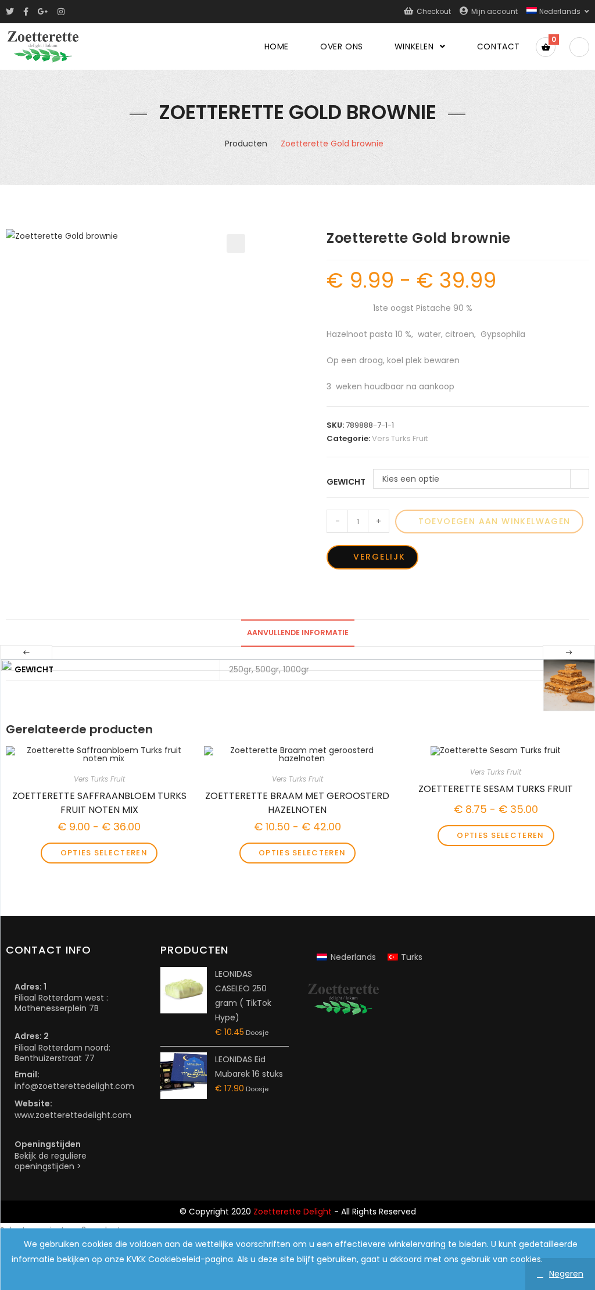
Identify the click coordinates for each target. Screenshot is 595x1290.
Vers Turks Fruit (400, 438)
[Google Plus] (43, 11)
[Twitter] (12, 11)
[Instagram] (61, 11)
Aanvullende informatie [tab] (298, 632)
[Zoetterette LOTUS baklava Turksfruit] (569, 685)
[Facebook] (26, 11)
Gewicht (346, 482)
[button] (236, 243)
